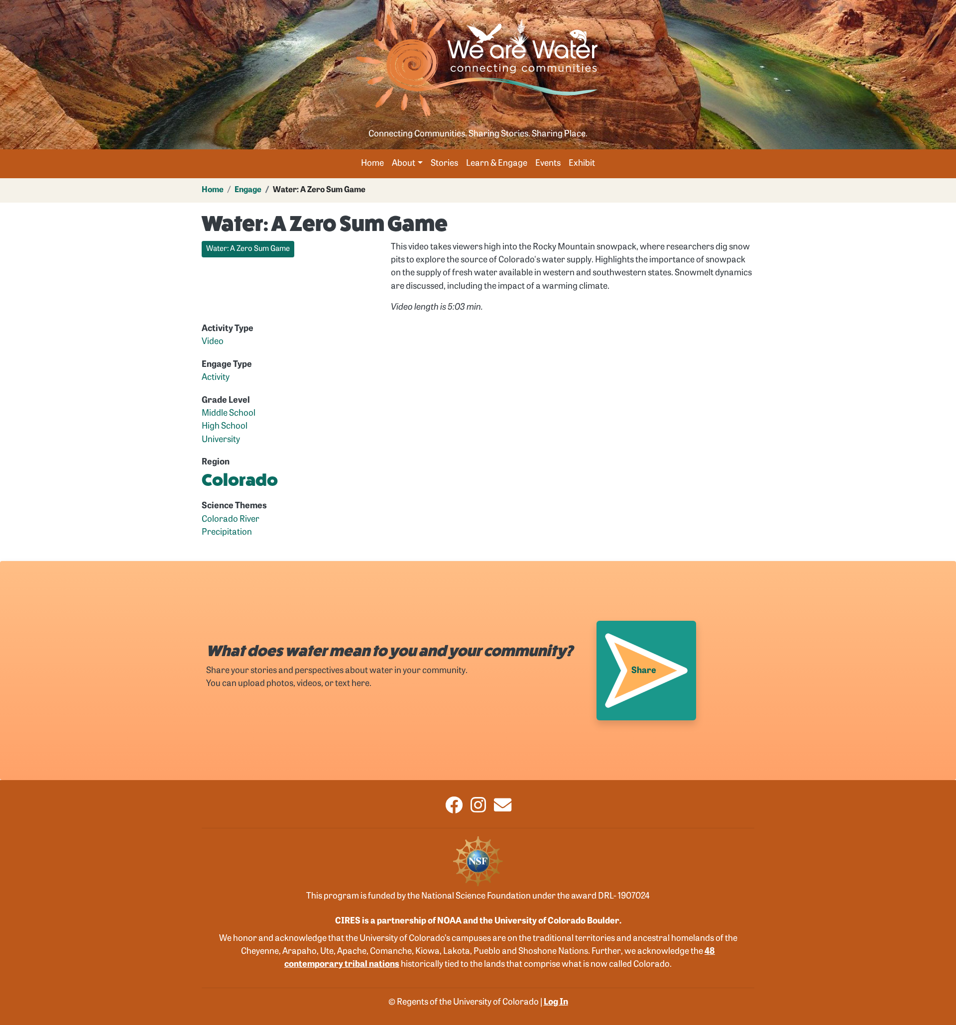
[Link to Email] (502, 809)
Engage (248, 190)
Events (548, 163)
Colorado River (230, 519)
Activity (216, 377)
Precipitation (227, 532)
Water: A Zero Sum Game (248, 249)
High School (224, 426)
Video (213, 342)
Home (372, 163)
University (221, 440)
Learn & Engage (496, 163)
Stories (444, 163)
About (403, 163)
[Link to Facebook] (454, 809)
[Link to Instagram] (478, 809)
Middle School (228, 413)
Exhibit (582, 163)
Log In (556, 1002)
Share (643, 671)
